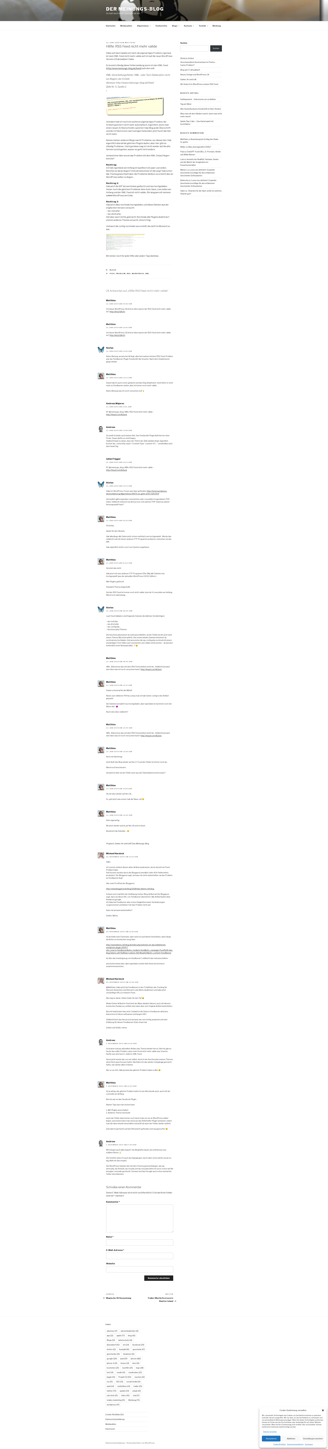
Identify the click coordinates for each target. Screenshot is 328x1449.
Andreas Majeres (115, 403)
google (112, 1358)
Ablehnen (291, 1438)
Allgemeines (143, 26)
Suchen (183, 43)
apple (121, 1335)
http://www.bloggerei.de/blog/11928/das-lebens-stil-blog (130, 889)
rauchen (140, 1377)
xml (147, 273)
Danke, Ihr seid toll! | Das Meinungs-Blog (132, 843)
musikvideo (135, 1372)
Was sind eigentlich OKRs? (199, 147)
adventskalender (129, 1331)
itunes (125, 1363)
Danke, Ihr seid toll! (188, 79)
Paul (182, 152)
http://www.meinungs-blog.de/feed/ (124, 68)
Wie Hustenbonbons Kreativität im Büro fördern (200, 109)
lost (110, 1372)
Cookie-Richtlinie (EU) (114, 1414)
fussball (124, 1349)
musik (121, 1372)
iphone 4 (112, 1363)
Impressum (309, 1444)
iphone (136, 1358)
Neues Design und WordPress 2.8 (194, 74)
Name (110, 1237)
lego (140, 1368)
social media (133, 1382)
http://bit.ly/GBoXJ (117, 312)
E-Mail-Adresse (115, 1250)
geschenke (113, 1354)
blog (131, 1335)
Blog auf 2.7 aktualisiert (190, 70)
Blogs (174, 26)
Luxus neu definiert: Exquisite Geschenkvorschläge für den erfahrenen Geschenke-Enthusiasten (197, 173)
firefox (111, 1349)
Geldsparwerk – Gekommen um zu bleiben (198, 99)
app (110, 1335)
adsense (112, 1331)
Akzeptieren (271, 1438)
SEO (119, 1382)
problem (121, 273)
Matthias (130, 43)
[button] (323, 1410)
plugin (111, 1377)
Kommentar (113, 1202)
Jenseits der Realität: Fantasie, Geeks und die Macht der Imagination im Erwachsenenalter (199, 162)
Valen (182, 191)
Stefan (109, 348)
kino (135, 1363)
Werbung (216, 26)
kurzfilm (127, 1368)
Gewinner (128, 1354)
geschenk (139, 1349)
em (126, 1345)
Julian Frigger (113, 459)
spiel (110, 1386)
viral (136, 1395)
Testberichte (161, 26)
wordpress (138, 273)
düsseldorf (113, 1345)
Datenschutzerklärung (295, 1444)
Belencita (184, 180)
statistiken (123, 1386)
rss (129, 273)
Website (110, 1263)
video (125, 1395)
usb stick (112, 1395)
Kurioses (188, 26)
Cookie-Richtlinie (279, 1444)
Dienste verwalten (270, 1432)
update (124, 1391)
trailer (138, 1386)
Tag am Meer (186, 104)
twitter (111, 1391)
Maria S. (183, 170)
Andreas (110, 427)
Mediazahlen (126, 26)
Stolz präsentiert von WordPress (141, 1443)
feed (112, 273)
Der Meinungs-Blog (135, 9)
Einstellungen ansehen (313, 1438)
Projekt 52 (124, 1377)
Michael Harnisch (115, 853)
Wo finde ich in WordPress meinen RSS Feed (199, 84)
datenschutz (125, 1340)
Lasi (182, 159)
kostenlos (113, 1368)
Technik (202, 26)
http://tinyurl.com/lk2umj (116, 414)
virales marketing (116, 1400)
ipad (123, 1358)
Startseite (110, 26)
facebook (138, 1345)
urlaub (136, 1391)
